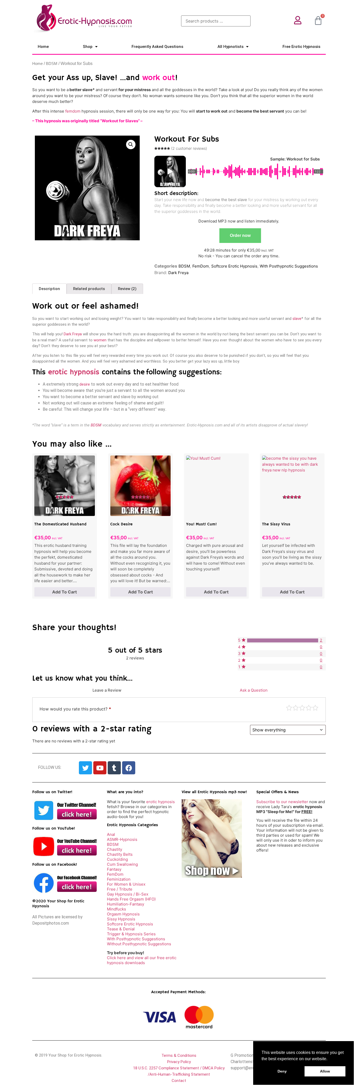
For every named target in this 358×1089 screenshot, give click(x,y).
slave (296, 318)
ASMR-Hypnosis (122, 839)
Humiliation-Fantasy (125, 904)
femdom (72, 111)
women (100, 340)
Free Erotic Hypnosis (301, 46)
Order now (240, 235)
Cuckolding (117, 859)
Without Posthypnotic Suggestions (139, 943)
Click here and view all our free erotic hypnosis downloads (141, 960)
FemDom (200, 266)
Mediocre (295, 708)
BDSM (51, 63)
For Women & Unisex (126, 884)
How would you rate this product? (75, 709)
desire (84, 384)
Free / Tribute (119, 889)
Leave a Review (107, 690)
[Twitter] (85, 767)
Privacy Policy (179, 1061)
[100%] (282, 640)
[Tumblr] (114, 767)
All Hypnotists (230, 46)
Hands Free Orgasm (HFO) (131, 899)
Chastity (114, 849)
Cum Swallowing (122, 864)
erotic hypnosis (73, 372)
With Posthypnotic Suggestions (289, 266)
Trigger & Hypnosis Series (131, 933)
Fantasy (114, 869)
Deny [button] (282, 1071)
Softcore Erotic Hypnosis (234, 266)
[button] (130, 144)
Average (302, 708)
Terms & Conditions (178, 1055)
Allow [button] (325, 1071)
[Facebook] (128, 767)
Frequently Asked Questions (157, 46)
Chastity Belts (120, 854)
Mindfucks (116, 909)
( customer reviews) (189, 148)
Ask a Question (254, 690)
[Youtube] (99, 767)
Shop (88, 46)
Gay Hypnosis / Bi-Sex (127, 894)
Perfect (315, 708)
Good (309, 708)
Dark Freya (178, 272)
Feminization (119, 879)
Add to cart (64, 591)
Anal (111, 834)
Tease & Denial (121, 928)
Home (43, 46)
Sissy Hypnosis (121, 918)
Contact (179, 1080)
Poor (289, 708)
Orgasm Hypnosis (123, 914)
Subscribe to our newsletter (282, 801)
